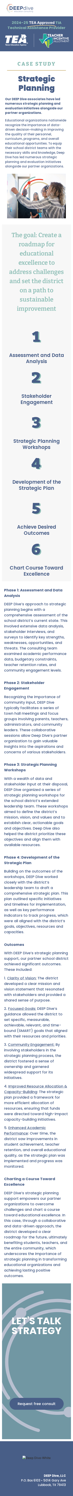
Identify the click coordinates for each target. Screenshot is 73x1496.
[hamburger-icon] (64, 8)
